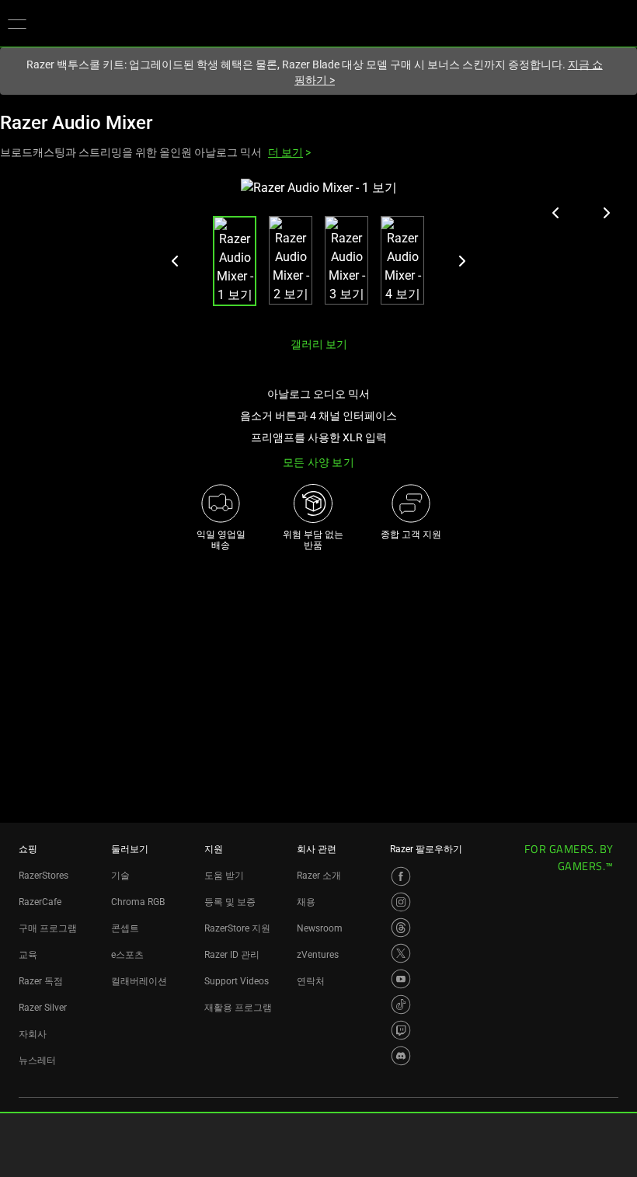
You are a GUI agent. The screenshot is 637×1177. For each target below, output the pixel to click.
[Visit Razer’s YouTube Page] (401, 979)
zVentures (318, 954)
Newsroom (320, 928)
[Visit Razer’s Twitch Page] (401, 1030)
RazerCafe (40, 902)
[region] (318, 251)
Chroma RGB (138, 902)
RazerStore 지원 (237, 928)
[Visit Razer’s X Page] (401, 953)
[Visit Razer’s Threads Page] (401, 927)
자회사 (33, 1034)
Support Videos (236, 981)
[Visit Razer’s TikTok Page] (401, 1004)
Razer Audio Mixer (76, 123)
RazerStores (43, 875)
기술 (120, 875)
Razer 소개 (319, 875)
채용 (306, 902)
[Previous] (175, 261)
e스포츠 (127, 954)
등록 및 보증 (230, 902)
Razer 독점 (41, 981)
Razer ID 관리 (231, 954)
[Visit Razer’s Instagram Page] (401, 902)
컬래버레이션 (139, 981)
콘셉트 (125, 928)
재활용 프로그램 (238, 1007)
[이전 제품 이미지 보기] (556, 213)
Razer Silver (43, 1007)
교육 (28, 954)
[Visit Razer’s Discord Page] (401, 1056)
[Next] (461, 261)
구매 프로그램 (48, 928)
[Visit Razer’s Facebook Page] (401, 876)
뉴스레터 (37, 1060)
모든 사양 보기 (318, 462)
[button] (17, 23)
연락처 (311, 981)
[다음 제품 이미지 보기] (606, 213)
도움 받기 (224, 875)
